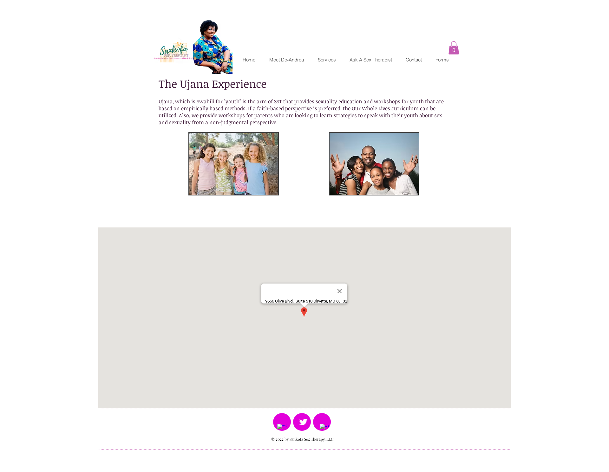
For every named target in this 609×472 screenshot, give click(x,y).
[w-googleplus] (324, 428)
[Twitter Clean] (303, 422)
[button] (453, 47)
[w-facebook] (282, 428)
